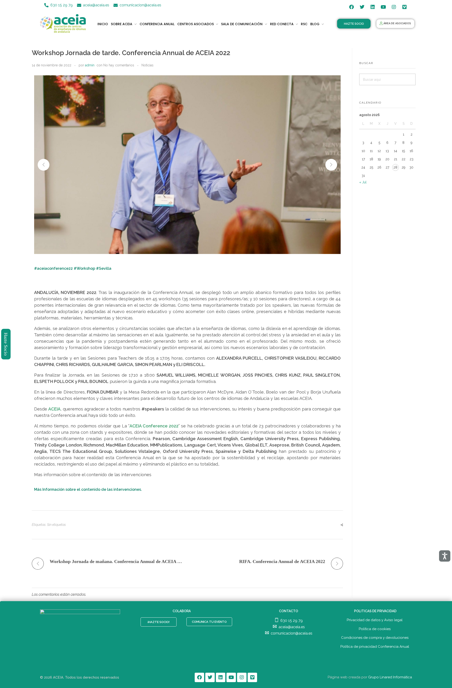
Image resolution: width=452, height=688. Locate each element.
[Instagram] (394, 7)
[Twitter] (362, 7)
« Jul (363, 182)
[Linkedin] (372, 7)
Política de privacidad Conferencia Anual (374, 646)
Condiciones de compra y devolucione (374, 638)
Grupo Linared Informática (390, 677)
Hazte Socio (6, 344)
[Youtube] (383, 7)
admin (89, 65)
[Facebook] (351, 7)
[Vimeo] (404, 7)
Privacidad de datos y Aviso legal (375, 620)
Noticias (147, 65)
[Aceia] (64, 23)
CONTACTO (288, 611)
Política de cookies (375, 629)
